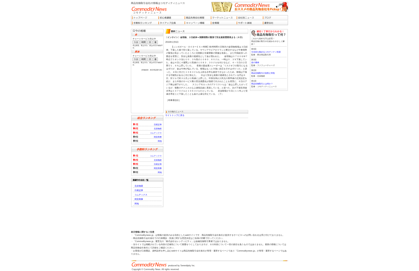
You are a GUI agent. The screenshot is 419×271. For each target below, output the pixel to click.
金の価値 (255, 62)
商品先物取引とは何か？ (262, 84)
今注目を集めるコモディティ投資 (266, 52)
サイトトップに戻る (174, 115)
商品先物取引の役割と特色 (263, 73)
